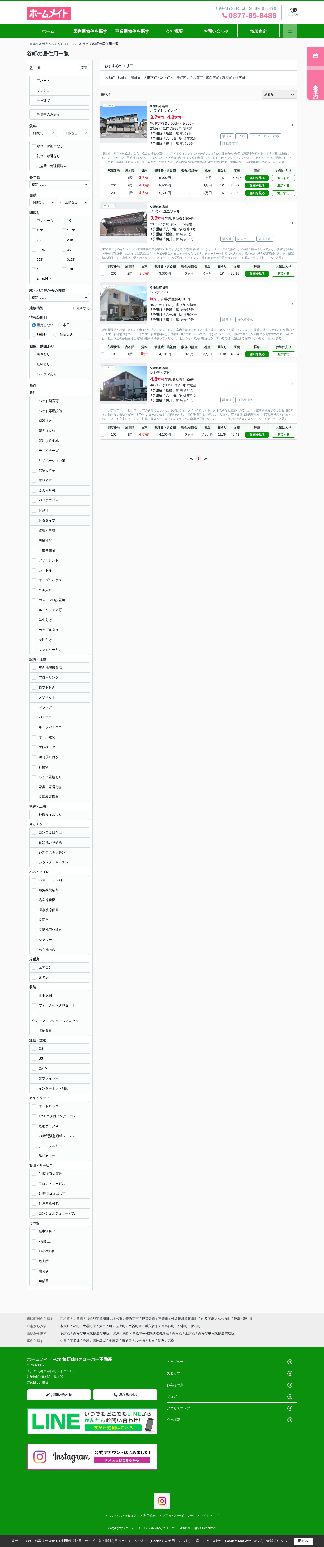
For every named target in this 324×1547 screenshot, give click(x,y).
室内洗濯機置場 (50, 667)
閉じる (303, 1541)
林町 (121, 78)
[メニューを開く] (290, 30)
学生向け (45, 620)
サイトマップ (209, 1515)
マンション (45, 90)
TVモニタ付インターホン (57, 1116)
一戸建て (43, 100)
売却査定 (258, 31)
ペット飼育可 (49, 401)
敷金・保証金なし (50, 146)
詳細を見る (257, 178)
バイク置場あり (50, 777)
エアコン (45, 967)
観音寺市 (148, 1318)
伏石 (161, 1341)
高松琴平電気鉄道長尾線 (151, 1333)
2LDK (41, 250)
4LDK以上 (44, 279)
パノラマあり (47, 374)
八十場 (171, 138)
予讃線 (157, 133)
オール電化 (47, 737)
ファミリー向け (50, 650)
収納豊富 (45, 1031)
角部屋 (44, 1281)
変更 (84, 68)
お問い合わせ (216, 31)
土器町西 (179, 78)
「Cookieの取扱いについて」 (241, 1541)
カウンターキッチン (54, 862)
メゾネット (47, 697)
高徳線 (177, 1333)
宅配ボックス (49, 1126)
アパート (43, 80)
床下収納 (45, 995)
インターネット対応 (54, 1088)
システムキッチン (52, 852)
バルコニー (47, 717)
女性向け (45, 640)
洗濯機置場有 (49, 797)
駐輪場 (44, 767)
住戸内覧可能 (49, 1203)
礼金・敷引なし (48, 156)
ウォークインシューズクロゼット (57, 1021)
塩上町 (165, 78)
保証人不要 (47, 470)
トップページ (177, 1362)
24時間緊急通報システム (57, 1136)
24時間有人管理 (50, 1173)
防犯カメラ (47, 1156)
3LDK (71, 259)
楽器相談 (45, 421)
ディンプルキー (50, 1146)
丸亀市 (78, 1318)
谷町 (165, 106)
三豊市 (163, 1318)
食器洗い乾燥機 (50, 842)
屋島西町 (212, 78)
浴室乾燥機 (47, 900)
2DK (70, 240)
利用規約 (149, 1515)
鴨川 (169, 143)
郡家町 (227, 78)
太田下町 (150, 78)
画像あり (43, 354)
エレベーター (49, 747)
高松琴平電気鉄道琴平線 (92, 1333)
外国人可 (45, 590)
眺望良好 (45, 540)
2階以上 (45, 1241)
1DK (40, 230)
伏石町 (240, 78)
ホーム (48, 31)
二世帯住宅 (47, 550)
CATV (43, 1068)
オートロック (49, 1106)
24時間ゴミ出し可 (52, 1193)
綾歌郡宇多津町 (97, 1318)
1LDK (71, 230)
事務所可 (45, 480)
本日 (66, 325)
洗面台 (44, 920)
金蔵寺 (114, 1341)
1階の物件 (46, 1251)
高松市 (65, 1318)
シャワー (45, 940)
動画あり (43, 364)
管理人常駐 (47, 530)
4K (39, 269)
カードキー (47, 570)
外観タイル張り (50, 815)
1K (69, 220)
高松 (170, 1341)
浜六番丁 (196, 78)
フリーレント (49, 560)
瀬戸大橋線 (121, 1333)
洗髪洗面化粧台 (50, 930)
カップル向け (49, 630)
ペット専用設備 (50, 411)
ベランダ (45, 707)
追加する (283, 178)
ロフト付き (47, 687)
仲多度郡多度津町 (184, 1318)
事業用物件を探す (132, 31)
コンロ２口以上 (50, 832)
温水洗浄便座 (49, 910)
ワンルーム (45, 220)
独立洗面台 (47, 950)
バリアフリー (49, 500)
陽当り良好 (47, 431)
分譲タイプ (47, 520)
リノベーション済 (52, 461)
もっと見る (280, 162)
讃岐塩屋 (99, 1341)
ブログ (172, 1396)
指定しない (45, 325)
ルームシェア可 (50, 610)
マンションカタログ (122, 1515)
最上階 (44, 1261)
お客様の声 (175, 1385)
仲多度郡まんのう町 (216, 1318)
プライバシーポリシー (177, 1515)
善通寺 (127, 1341)
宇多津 (75, 1341)
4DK (70, 269)
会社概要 (174, 31)
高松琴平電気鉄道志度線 (216, 1333)
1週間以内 (65, 334)
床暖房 (44, 977)
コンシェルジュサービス (57, 1213)
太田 (151, 1341)
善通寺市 (132, 1318)
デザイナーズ (49, 451)
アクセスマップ (178, 1408)
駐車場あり (47, 1231)
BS (41, 1058)
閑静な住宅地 (49, 441)
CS (41, 1048)
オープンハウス (50, 580)
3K (69, 250)
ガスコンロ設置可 (52, 600)
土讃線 (190, 1333)
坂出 (169, 133)
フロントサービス (52, 1183)
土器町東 (134, 78)
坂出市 (157, 106)
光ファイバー (49, 1078)
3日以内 (43, 334)
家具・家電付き (50, 787)
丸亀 (63, 1341)
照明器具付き (49, 757)
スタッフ (173, 1373)
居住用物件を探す (90, 31)
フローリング (49, 677)
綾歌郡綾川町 (244, 1318)
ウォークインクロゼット (57, 1005)
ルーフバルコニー (52, 727)
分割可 (44, 510)
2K (39, 240)
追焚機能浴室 (49, 890)
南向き (44, 1271)
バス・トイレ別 (50, 880)
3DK (40, 259)
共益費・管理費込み (52, 166)
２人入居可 (47, 490)
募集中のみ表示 (48, 114)
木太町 (110, 78)
